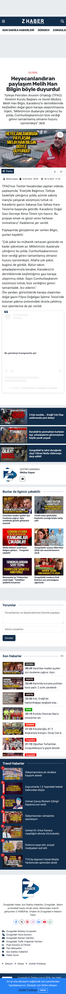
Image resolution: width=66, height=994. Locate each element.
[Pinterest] (27, 921)
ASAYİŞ (29, 679)
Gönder (9, 638)
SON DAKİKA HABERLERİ (18, 30)
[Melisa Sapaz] (10, 474)
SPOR (28, 709)
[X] (21, 921)
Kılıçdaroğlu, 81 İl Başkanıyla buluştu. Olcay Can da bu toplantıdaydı (44, 731)
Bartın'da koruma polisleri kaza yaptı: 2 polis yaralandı (43, 685)
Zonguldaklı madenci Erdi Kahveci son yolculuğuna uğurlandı (46, 580)
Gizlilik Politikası (37, 963)
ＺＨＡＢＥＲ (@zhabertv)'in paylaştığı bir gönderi (33, 388)
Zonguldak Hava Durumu (18, 934)
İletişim (9, 963)
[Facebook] (16, 921)
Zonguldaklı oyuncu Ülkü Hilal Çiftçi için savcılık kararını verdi (48, 550)
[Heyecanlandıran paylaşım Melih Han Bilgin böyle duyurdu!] (33, 148)
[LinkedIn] (38, 921)
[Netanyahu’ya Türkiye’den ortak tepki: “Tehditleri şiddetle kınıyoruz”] (17, 566)
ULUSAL (33, 72)
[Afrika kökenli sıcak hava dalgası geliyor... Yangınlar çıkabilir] (17, 536)
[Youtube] (44, 921)
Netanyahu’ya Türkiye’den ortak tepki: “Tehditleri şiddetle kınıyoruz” (15, 580)
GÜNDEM (43, 30)
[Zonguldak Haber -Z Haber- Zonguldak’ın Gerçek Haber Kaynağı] (32, 21)
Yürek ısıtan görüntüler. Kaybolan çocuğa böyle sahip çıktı (48, 518)
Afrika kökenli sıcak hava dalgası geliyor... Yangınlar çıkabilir (16, 550)
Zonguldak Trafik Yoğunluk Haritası (24, 941)
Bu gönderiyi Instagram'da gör (20, 353)
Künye (21, 963)
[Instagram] (33, 921)
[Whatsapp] (50, 921)
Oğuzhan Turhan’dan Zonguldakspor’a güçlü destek (42, 746)
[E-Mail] (22, 479)
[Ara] (62, 21)
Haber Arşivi (12, 955)
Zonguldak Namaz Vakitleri (20, 938)
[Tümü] (61, 655)
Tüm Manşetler (14, 948)
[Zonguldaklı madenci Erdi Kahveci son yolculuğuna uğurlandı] (49, 566)
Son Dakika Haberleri (17, 951)
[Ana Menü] (3, 21)
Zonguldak (30, 740)
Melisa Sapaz (12, 179)
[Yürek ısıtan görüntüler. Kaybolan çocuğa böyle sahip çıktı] (49, 504)
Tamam (43, 990)
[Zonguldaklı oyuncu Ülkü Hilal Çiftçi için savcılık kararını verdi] (49, 536)
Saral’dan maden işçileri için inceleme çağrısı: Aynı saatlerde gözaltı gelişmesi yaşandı (16, 519)
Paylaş (9, 171)
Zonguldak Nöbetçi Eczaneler (21, 931)
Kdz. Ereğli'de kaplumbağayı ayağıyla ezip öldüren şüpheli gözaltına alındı (42, 701)
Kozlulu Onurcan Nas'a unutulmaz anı (42, 715)
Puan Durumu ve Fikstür (18, 945)
